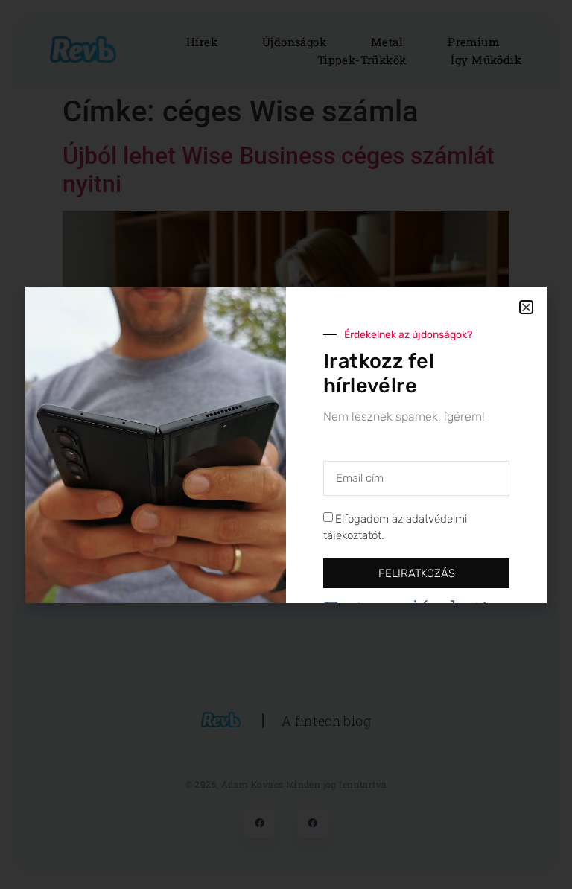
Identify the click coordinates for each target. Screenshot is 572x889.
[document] (286, 444)
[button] (526, 307)
